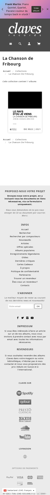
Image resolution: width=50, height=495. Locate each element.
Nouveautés (25, 239)
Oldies (25, 257)
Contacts (25, 285)
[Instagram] (27, 317)
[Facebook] (17, 317)
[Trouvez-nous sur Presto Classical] (25, 410)
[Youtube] (32, 317)
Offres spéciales (25, 246)
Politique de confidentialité (25, 271)
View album (36, 9)
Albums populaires (25, 250)
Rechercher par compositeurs (25, 236)
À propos (25, 267)
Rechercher (25, 233)
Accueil (6, 71)
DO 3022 (28, 129)
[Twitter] (22, 317)
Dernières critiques (25, 260)
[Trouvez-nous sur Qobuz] (25, 401)
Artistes (25, 243)
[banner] (25, 29)
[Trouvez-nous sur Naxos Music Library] (25, 418)
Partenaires (25, 274)
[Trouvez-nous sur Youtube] (25, 436)
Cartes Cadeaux (25, 264)
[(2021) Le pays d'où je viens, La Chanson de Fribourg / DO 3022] (25, 108)
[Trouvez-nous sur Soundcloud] (25, 427)
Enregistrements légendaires (25, 253)
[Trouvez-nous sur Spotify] (25, 392)
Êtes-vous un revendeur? (25, 281)
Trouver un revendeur (25, 278)
